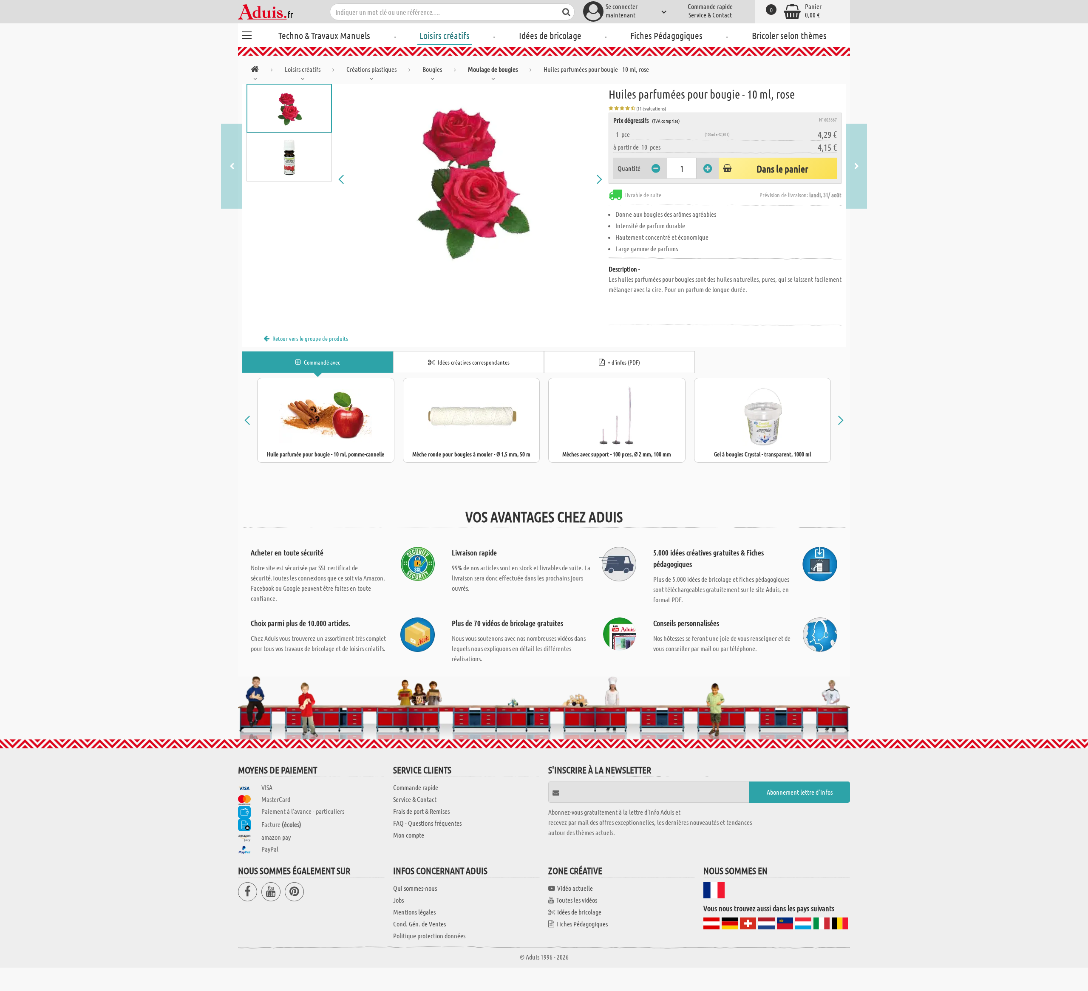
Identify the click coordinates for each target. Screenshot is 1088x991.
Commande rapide (710, 6)
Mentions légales (414, 912)
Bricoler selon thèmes (789, 35)
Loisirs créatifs (444, 35)
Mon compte (408, 835)
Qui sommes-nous (415, 888)
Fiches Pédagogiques (666, 35)
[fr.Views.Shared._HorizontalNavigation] (254, 71)
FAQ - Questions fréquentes (427, 823)
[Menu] (246, 33)
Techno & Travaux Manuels (324, 35)
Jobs (398, 900)
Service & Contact (710, 15)
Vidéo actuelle (575, 888)
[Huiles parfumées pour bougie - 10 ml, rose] (470, 179)
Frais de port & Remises (421, 811)
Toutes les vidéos (576, 900)
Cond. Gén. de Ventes (419, 924)
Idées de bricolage (550, 35)
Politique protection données (429, 936)
